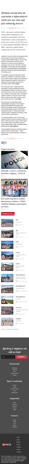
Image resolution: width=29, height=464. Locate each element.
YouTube (18, 449)
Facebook (19, 447)
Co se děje (11, 28)
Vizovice (18, 307)
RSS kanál (19, 451)
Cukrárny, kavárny (14, 373)
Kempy (14, 409)
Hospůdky (14, 369)
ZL (15, 28)
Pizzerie (14, 375)
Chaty (14, 408)
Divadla (14, 421)
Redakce (18, 442)
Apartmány (14, 406)
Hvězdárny (14, 427)
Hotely (14, 402)
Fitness (14, 387)
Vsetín (18, 252)
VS (16, 258)
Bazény (14, 385)
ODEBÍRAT (21, 357)
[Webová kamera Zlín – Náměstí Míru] (7, 223)
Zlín (17, 220)
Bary (15, 371)
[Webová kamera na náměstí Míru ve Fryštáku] (7, 322)
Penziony (15, 404)
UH (16, 246)
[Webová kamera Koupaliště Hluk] (7, 245)
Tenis (14, 390)
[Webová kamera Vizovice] (7, 311)
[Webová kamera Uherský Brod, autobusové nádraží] (7, 289)
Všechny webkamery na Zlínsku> (10, 329)
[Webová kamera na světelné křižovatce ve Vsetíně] (7, 256)
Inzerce (18, 437)
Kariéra (18, 439)
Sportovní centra (14, 388)
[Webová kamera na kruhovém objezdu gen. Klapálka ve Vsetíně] (7, 267)
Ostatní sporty (14, 392)
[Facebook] (2, 142)
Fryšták (18, 319)
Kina (15, 423)
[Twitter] (5, 142)
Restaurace (14, 368)
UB (16, 281)
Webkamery (8, 213)
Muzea (14, 419)
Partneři (18, 444)
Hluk (17, 242)
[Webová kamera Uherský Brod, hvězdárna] (7, 300)
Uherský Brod (20, 275)
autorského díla (12, 462)
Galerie (14, 425)
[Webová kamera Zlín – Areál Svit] (7, 234)
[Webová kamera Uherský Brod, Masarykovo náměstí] (7, 278)
